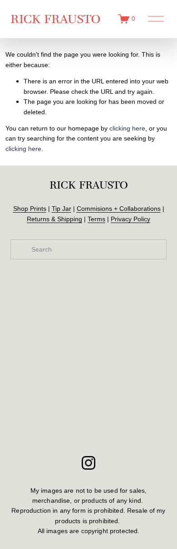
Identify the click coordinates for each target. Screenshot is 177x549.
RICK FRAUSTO (55, 18)
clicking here (127, 128)
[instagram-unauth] (88, 463)
